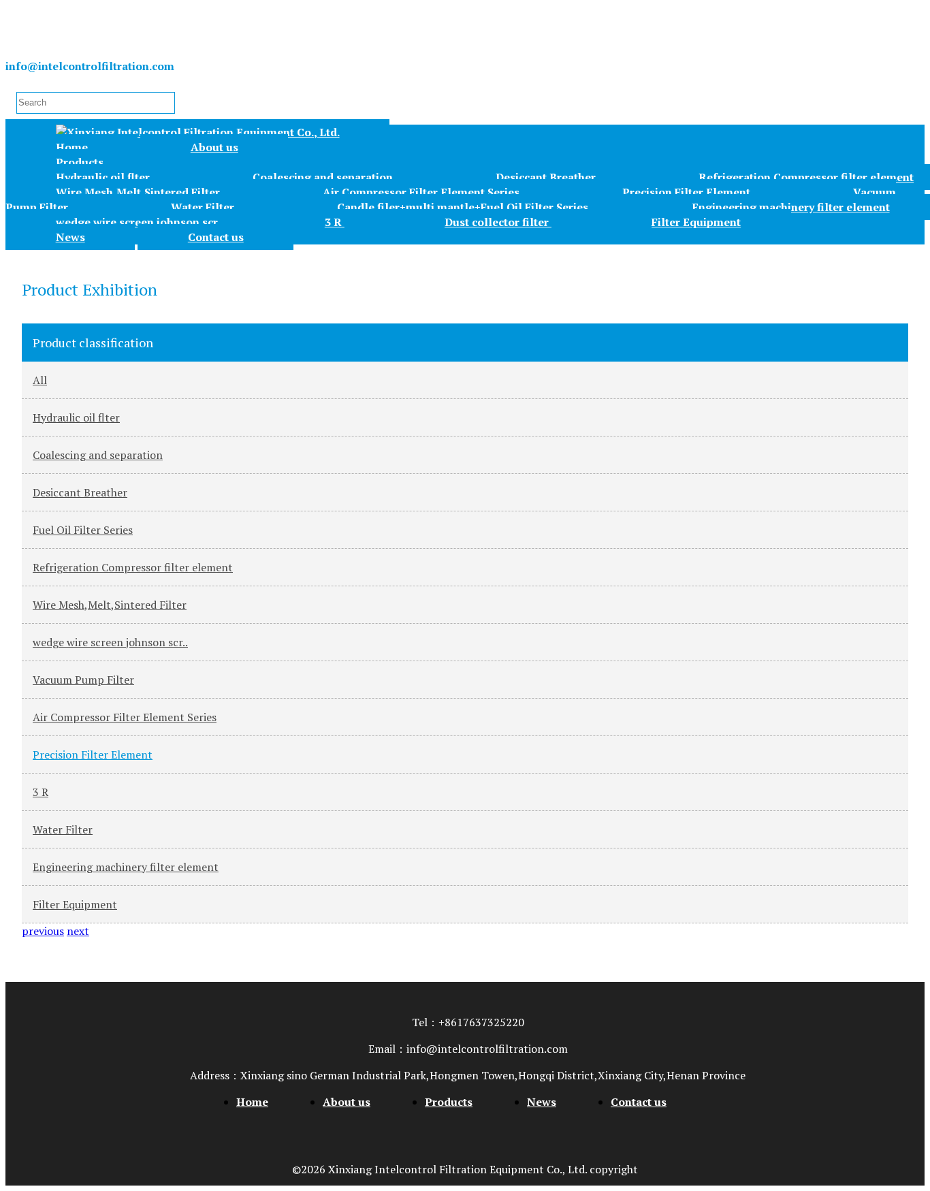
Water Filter (204, 207)
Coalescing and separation (324, 177)
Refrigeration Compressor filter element (133, 567)
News (70, 236)
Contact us (216, 236)
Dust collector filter (498, 222)
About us (214, 147)
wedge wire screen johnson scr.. (140, 222)
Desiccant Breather (547, 177)
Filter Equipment (696, 222)
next (78, 930)
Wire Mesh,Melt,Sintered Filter (139, 192)
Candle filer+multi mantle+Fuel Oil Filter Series (464, 207)
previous (43, 930)
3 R (334, 222)
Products (79, 162)
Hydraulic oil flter (104, 177)
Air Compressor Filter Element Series (422, 192)
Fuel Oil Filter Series (83, 529)
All (40, 379)
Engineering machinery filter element (126, 866)
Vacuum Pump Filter (83, 679)
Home (72, 147)
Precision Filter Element (687, 192)
